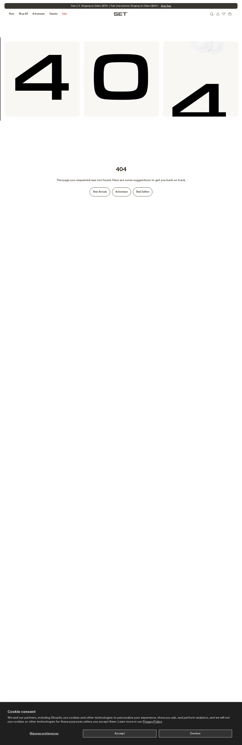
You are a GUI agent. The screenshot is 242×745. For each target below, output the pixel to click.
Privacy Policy (152, 722)
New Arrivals (100, 192)
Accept (120, 733)
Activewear (121, 192)
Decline (195, 733)
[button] (212, 14)
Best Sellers (142, 192)
